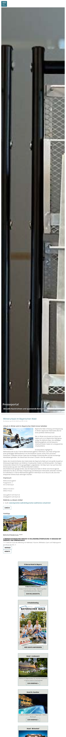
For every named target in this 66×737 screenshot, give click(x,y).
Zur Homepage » (33, 683)
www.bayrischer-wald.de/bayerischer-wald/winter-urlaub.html (30, 503)
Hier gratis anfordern (33, 647)
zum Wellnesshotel (33, 594)
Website (7, 551)
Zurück (7, 508)
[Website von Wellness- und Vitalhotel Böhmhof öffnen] (15, 530)
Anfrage (7, 548)
